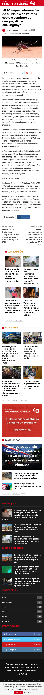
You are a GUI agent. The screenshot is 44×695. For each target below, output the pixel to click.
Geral (4, 607)
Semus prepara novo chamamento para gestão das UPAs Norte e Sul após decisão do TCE (26, 540)
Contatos (22, 674)
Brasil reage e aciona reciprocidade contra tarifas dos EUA (27, 486)
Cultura (25, 667)
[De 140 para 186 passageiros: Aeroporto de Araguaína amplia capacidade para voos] (7, 527)
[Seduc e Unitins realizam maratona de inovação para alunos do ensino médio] (32, 338)
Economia (5, 621)
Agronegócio (31, 664)
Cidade (4, 612)
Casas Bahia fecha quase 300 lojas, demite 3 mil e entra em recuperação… (26, 475)
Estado (4, 616)
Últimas (9, 664)
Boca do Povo (7, 602)
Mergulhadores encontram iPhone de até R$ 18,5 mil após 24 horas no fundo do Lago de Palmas (26, 570)
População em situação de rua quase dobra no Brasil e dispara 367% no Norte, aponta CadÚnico (27, 582)
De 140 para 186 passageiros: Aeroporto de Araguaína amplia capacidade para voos (27, 528)
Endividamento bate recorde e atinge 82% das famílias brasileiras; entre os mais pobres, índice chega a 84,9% (21, 515)
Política (4, 597)
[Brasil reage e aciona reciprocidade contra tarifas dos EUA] (7, 486)
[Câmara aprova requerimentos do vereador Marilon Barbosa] (32, 372)
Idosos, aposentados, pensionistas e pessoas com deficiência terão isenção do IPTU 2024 (33, 237)
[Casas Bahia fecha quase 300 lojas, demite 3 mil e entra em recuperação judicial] (7, 476)
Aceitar (18, 692)
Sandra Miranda (14, 671)
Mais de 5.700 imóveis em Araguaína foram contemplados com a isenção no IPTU (10, 236)
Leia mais (27, 692)
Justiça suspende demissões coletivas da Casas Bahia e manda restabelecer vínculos (22, 455)
